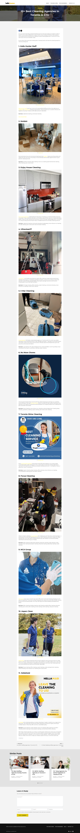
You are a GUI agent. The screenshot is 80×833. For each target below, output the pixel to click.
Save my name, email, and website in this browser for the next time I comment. (34, 812)
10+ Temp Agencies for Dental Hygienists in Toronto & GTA (60, 773)
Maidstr (45, 156)
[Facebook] (19, 31)
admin (32, 17)
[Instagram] (73, 831)
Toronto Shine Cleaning (26, 463)
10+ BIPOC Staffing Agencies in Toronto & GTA (27, 744)
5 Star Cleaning (22, 340)
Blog (65, 826)
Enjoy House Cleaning (23, 216)
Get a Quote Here (23, 116)
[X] (21, 31)
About (47, 3)
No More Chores (34, 403)
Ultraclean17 (21, 278)
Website (51, 809)
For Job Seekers (59, 826)
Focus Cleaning (34, 536)
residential (21, 109)
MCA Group (21, 598)
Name (19, 809)
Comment (19, 796)
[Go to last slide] (11, 769)
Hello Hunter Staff (23, 108)
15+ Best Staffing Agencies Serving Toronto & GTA (19, 773)
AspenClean (21, 660)
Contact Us (72, 3)
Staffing (40, 8)
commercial (27, 109)
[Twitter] (71, 831)
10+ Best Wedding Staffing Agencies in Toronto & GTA (52, 745)
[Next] (68, 769)
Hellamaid (21, 722)
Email (34, 809)
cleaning (21, 738)
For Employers (54, 3)
